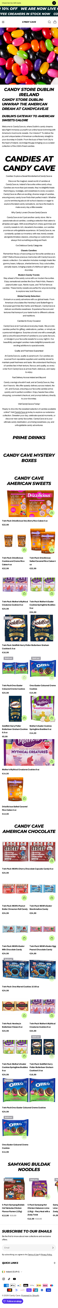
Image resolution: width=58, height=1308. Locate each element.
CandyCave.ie (21, 412)
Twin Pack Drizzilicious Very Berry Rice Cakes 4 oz (25, 521)
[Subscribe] (53, 1248)
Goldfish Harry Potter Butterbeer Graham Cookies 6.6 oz (15, 729)
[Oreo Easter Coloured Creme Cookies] (43, 668)
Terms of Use (33, 1255)
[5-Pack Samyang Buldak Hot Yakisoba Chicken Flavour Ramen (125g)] (14, 1188)
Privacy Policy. (46, 1255)
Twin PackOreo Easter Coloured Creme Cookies (24, 1108)
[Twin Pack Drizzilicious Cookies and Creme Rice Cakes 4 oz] (15, 540)
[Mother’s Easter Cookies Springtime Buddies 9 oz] (43, 709)
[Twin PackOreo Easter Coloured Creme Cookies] (15, 668)
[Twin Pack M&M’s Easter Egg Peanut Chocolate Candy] (43, 929)
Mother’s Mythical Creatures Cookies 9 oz (20, 769)
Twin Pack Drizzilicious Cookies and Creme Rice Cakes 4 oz (13, 561)
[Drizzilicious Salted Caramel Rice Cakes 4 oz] (15, 789)
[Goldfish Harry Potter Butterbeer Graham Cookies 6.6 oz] (15, 709)
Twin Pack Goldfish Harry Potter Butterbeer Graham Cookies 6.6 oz (41, 1067)
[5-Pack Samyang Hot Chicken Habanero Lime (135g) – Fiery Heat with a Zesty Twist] (40, 1188)
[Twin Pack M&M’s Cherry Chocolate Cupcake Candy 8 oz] (29, 851)
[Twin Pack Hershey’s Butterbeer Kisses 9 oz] (15, 1006)
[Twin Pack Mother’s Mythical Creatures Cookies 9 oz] (15, 584)
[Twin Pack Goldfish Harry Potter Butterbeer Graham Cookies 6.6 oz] (29, 628)
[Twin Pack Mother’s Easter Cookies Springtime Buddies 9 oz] (43, 584)
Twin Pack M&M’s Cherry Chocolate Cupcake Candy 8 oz (27, 869)
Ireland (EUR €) (13, 1272)
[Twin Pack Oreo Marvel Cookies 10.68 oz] (29, 969)
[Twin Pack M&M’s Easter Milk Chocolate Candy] (15, 929)
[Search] (49, 22)
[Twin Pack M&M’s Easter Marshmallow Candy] (43, 888)
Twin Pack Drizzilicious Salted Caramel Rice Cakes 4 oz (43, 561)
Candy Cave (14, 1295)
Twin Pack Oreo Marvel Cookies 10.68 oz (20, 987)
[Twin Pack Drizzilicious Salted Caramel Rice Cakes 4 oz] (43, 540)
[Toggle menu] (3, 22)
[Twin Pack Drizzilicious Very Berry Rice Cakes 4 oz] (29, 503)
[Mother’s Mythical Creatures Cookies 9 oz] (29, 752)
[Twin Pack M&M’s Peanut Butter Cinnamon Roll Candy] (15, 888)
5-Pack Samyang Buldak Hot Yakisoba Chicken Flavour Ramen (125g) (13, 1208)
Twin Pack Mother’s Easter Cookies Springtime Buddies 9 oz (42, 605)
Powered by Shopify (30, 1295)
